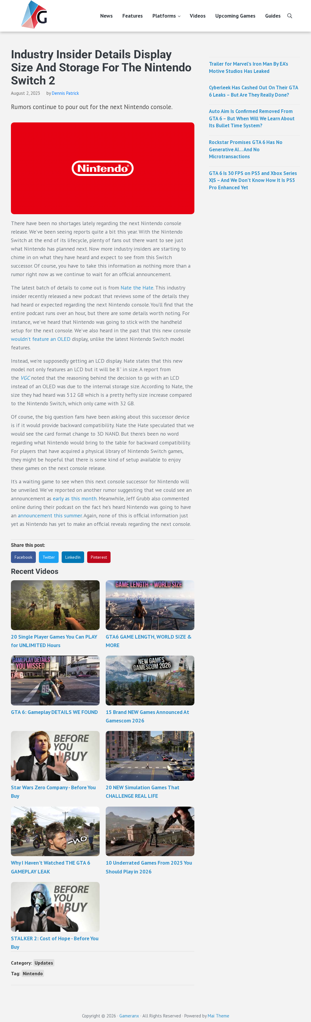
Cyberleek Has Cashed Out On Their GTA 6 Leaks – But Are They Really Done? (253, 91)
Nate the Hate (136, 287)
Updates (44, 963)
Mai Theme (218, 1016)
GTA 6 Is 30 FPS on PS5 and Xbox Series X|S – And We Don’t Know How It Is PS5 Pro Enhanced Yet (253, 180)
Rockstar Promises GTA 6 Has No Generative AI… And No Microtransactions (245, 149)
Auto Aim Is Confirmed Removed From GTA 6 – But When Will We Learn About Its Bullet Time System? (252, 118)
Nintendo (33, 973)
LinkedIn (72, 557)
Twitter (49, 557)
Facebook (23, 557)
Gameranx (129, 1016)
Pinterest (99, 557)
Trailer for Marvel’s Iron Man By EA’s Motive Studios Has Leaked (248, 67)
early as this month (75, 498)
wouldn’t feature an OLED (40, 338)
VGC (25, 377)
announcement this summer (50, 515)
